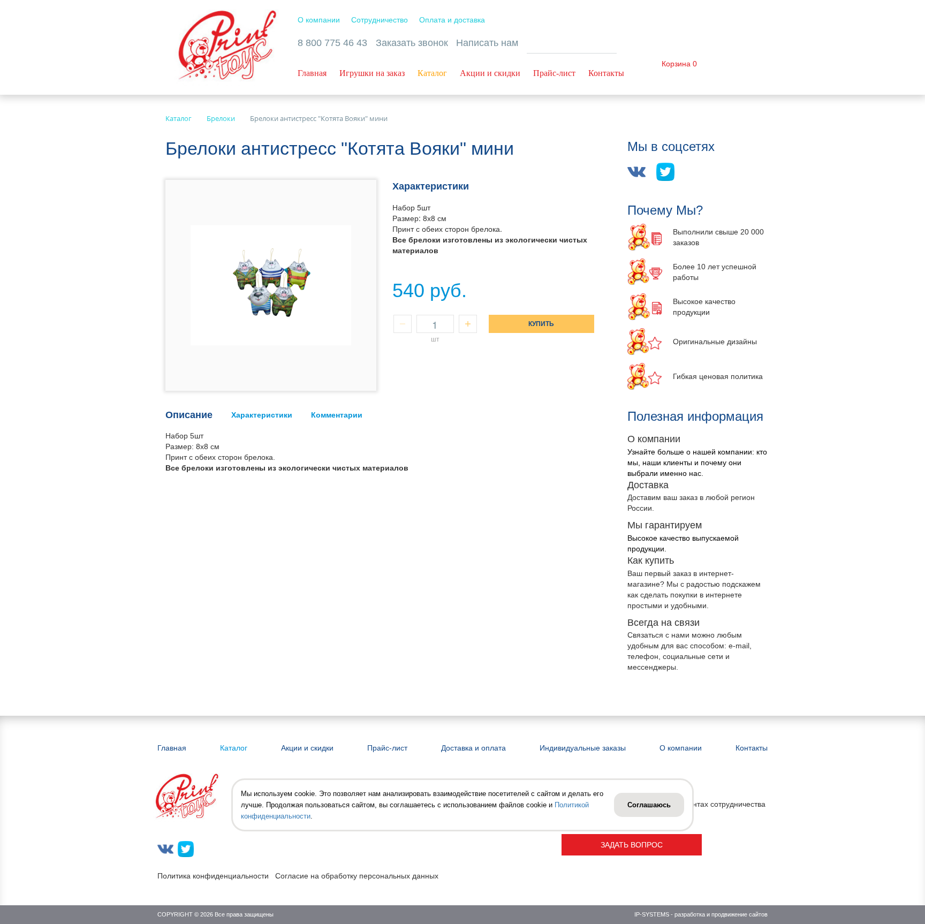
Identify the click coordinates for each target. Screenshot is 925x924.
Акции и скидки (490, 73)
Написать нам (487, 42)
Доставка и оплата (473, 748)
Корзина (676, 63)
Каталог (432, 73)
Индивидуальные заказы (583, 748)
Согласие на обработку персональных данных (356, 876)
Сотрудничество (379, 20)
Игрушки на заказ (372, 73)
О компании (319, 20)
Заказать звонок (412, 42)
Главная (312, 73)
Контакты (606, 73)
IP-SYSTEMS (651, 914)
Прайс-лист (554, 73)
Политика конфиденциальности (213, 876)
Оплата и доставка (452, 20)
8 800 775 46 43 (332, 42)
